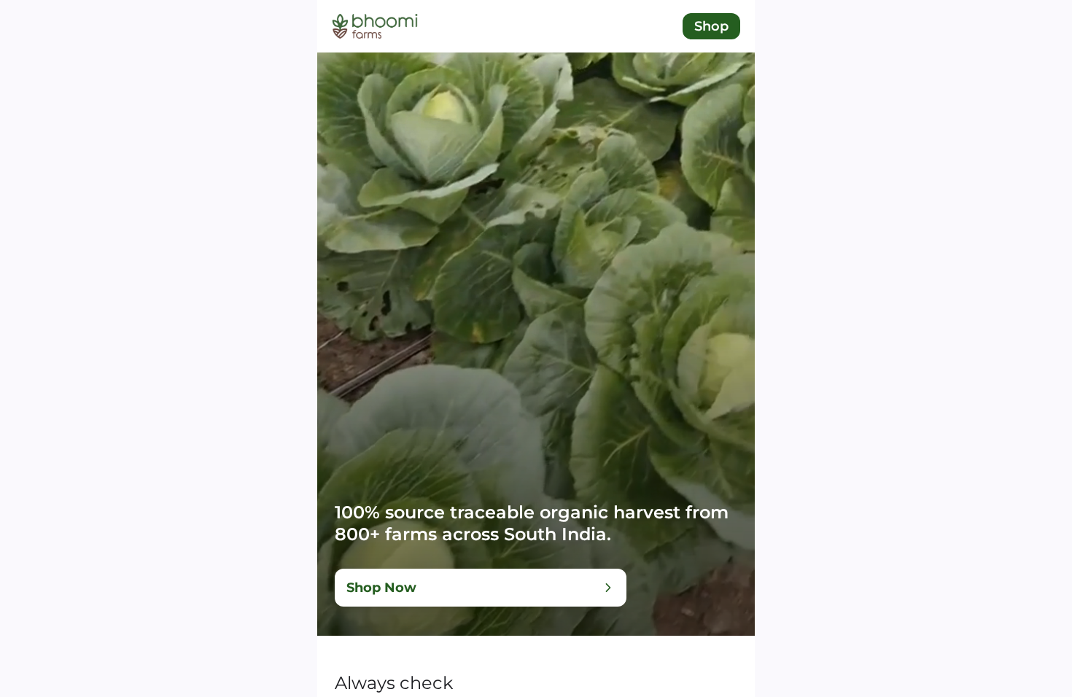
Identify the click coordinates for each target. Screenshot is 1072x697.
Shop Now (381, 588)
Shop (711, 26)
